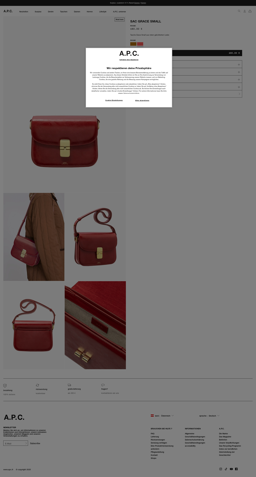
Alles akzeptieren (142, 100)
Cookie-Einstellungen (114, 100)
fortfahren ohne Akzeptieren (128, 60)
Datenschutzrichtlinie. (131, 93)
